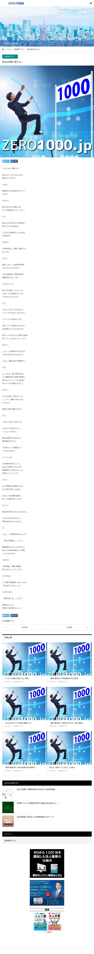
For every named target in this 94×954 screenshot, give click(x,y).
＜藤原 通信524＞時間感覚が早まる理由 (63, 678)
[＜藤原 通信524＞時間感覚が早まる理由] (69, 659)
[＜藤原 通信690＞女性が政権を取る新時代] (24, 748)
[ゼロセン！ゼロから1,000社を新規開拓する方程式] (16, 3)
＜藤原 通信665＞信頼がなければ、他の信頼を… (66, 723)
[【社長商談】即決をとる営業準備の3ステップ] (8, 821)
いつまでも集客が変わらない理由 (16, 678)
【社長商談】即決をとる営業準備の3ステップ (35, 817)
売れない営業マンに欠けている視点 (62, 767)
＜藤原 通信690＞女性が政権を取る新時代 (19, 767)
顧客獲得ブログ (9, 56)
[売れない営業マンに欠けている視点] (69, 748)
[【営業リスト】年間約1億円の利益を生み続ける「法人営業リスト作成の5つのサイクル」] (8, 807)
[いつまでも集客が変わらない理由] (24, 659)
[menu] (91, 3)
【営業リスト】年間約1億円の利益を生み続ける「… (37, 803)
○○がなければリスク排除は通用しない (18, 723)
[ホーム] (3, 49)
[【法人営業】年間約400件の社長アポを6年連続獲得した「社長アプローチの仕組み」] (8, 793)
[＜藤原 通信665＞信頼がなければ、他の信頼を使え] (69, 703)
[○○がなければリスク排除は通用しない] (24, 703)
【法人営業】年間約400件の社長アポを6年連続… (36, 789)
